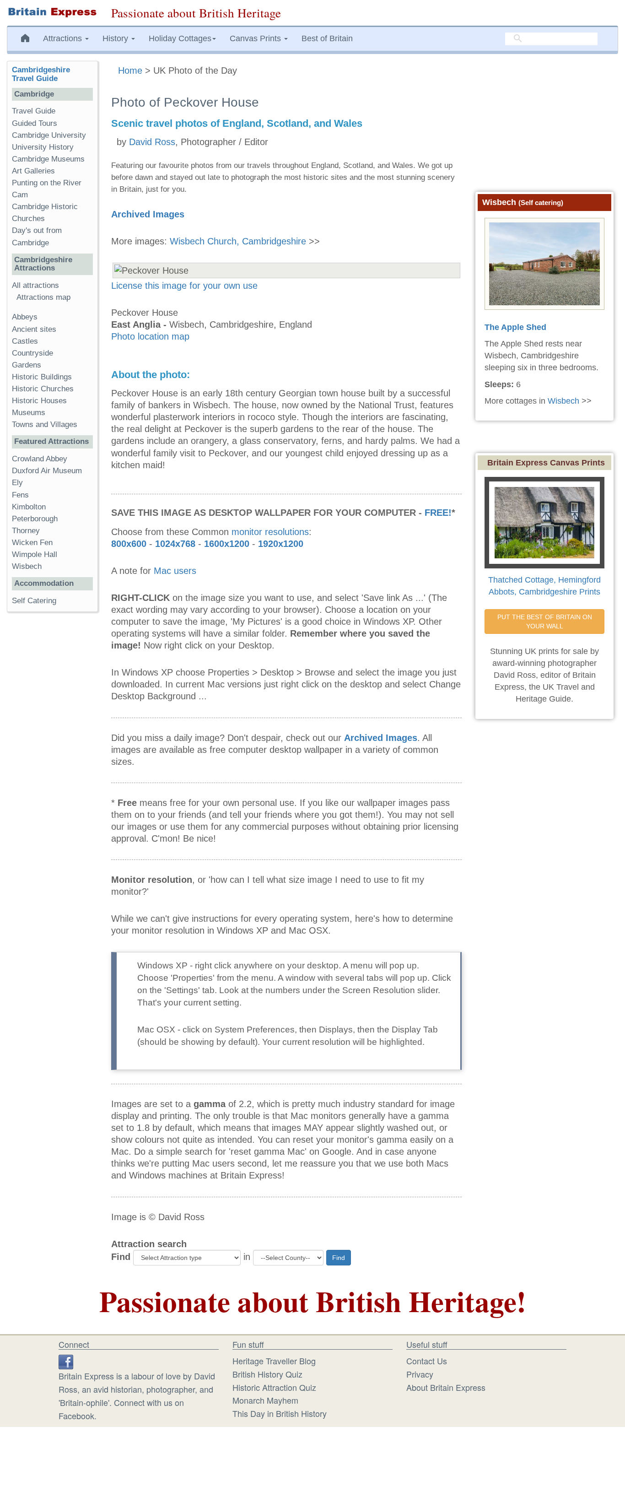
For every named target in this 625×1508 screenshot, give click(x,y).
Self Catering (34, 600)
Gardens (26, 365)
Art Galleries (33, 171)
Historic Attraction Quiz (274, 1387)
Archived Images (147, 214)
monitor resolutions (270, 532)
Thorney (26, 530)
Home (130, 70)
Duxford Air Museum (47, 470)
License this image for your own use (184, 286)
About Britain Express (445, 1387)
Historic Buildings (42, 377)
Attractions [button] (63, 38)
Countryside (32, 353)
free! (438, 513)
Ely (17, 482)
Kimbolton (29, 507)
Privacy (419, 1374)
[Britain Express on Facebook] (66, 1361)
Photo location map (150, 336)
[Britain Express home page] (52, 12)
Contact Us (426, 1361)
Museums (28, 412)
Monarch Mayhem (265, 1400)
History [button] (116, 38)
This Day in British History (279, 1413)
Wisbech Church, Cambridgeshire (238, 241)
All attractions (35, 285)
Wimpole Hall (34, 554)
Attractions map (43, 297)
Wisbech (27, 566)
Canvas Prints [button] (256, 38)
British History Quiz (267, 1374)
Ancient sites (34, 329)
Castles (25, 341)
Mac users (175, 571)
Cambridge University (49, 135)
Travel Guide (33, 111)
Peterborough (35, 518)
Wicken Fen (32, 542)
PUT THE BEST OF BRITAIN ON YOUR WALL (545, 621)
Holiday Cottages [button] (180, 38)
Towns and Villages (44, 424)
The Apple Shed (515, 327)
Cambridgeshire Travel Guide (41, 74)
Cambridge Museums (48, 159)
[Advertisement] (52, 760)
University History (43, 147)
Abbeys (25, 317)
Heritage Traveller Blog (274, 1361)
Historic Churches (43, 388)
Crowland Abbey (39, 458)
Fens (20, 495)
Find (120, 1257)
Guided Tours (34, 123)
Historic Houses (39, 400)
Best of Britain (327, 38)
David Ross (152, 142)
